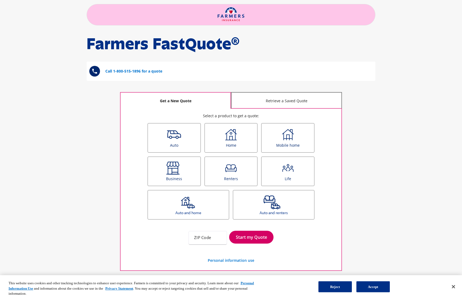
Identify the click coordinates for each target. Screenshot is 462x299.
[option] (174, 138)
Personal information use (231, 260)
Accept (373, 287)
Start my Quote (251, 237)
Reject (335, 287)
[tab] (175, 100)
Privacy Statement (119, 288)
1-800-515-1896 (127, 71)
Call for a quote (133, 71)
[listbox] (231, 173)
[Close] (453, 287)
